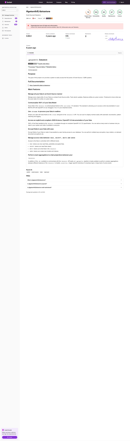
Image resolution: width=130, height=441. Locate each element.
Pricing (73, 2)
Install (10, 437)
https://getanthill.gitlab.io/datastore (40, 85)
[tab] (30, 53)
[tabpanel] (74, 111)
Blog (66, 2)
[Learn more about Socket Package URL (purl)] (44, 18)
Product (41, 2)
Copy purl (40, 18)
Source (120, 52)
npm (27, 7)
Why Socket (50, 2)
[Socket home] (8, 2)
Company (58, 2)
